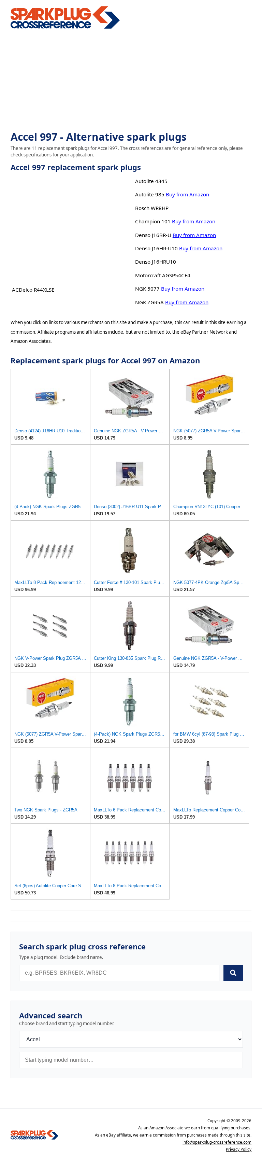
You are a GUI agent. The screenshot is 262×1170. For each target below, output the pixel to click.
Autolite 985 (149, 194)
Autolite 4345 (151, 181)
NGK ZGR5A (149, 302)
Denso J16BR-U (153, 235)
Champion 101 (153, 221)
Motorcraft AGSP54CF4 (162, 275)
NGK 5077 (147, 288)
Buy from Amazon (187, 194)
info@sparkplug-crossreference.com (217, 1142)
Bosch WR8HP (152, 208)
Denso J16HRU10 (155, 261)
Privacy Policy (238, 1149)
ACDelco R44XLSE (33, 289)
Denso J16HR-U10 (156, 248)
